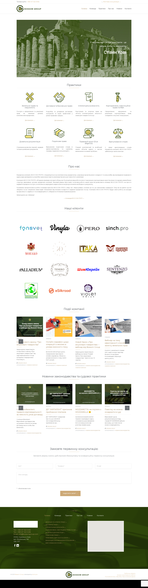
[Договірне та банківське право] (59, 98)
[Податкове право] (59, 133)
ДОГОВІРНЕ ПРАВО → (52, 524)
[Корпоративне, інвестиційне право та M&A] (118, 98)
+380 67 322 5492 (33, 2)
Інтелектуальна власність (88, 106)
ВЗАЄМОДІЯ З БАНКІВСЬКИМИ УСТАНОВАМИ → (61, 540)
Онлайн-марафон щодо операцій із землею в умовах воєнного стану (57, 344)
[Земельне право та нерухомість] (30, 98)
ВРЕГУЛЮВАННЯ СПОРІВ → (54, 543)
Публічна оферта (129, 573)
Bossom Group (22, 363)
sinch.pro (35, 574)
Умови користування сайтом (126, 575)
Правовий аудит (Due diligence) (88, 142)
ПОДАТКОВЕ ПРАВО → (53, 535)
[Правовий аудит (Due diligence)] (89, 133)
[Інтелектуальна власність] (89, 98)
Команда (57, 515)
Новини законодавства (93, 365)
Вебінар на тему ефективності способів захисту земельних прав (116, 343)
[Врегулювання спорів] (118, 133)
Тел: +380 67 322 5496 (22, 532)
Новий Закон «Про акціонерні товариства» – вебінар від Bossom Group (87, 344)
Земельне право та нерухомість (30, 107)
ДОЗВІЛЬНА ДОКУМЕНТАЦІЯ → (55, 532)
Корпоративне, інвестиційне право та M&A (118, 107)
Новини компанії (32, 365)
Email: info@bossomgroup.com (26, 534)
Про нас (80, 515)
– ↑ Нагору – (74, 510)
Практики (68, 515)
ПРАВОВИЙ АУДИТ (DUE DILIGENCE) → (58, 537)
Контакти (100, 515)
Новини (90, 515)
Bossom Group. (19, 574)
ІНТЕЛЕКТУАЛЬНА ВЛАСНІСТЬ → (56, 527)
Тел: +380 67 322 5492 (22, 530)
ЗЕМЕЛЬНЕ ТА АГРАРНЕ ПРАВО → (56, 522)
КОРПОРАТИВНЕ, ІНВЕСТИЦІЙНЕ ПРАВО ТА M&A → (61, 530)
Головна (47, 515)
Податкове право (59, 141)
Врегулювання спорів (118, 142)
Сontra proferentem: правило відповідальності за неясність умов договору (30, 412)
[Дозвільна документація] (30, 133)
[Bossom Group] (29, 9)
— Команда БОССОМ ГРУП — (74, 198)
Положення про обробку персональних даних (120, 576)
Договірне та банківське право (59, 106)
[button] (19, 48)
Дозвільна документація (29, 142)
